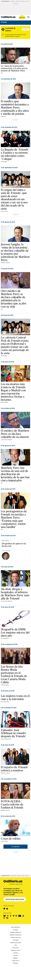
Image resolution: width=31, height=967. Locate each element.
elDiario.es (3, 116)
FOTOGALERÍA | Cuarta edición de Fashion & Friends (12, 804)
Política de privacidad (15, 942)
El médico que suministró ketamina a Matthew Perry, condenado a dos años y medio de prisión (15, 107)
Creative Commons (15, 937)
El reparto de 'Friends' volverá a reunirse (14, 769)
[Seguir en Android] (4, 909)
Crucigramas (19, 875)
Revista (15, 955)
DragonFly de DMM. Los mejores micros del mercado (15, 632)
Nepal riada (28, 1)
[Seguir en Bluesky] (4, 916)
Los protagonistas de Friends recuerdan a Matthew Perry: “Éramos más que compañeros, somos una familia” (14, 519)
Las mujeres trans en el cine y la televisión (15, 697)
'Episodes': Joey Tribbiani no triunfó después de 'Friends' (13, 733)
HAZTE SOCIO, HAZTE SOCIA (15, 899)
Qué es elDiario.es (15, 927)
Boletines (15, 958)
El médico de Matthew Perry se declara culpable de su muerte (15, 433)
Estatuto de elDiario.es (15, 935)
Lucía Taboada (6, 550)
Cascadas (26, 875)
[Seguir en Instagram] (16, 916)
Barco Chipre (23, 1)
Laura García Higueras (6, 439)
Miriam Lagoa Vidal (6, 739)
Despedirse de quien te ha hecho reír (14, 544)
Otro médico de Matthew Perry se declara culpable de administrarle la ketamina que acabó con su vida (13, 298)
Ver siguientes (16, 846)
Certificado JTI (15, 960)
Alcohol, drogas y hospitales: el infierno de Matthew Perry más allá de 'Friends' (15, 593)
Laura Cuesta (4, 211)
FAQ (15, 945)
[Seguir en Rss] (7, 918)
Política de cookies (15, 950)
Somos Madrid (4, 402)
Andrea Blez (4, 161)
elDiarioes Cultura (5, 262)
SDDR (23, 875)
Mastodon (15, 963)
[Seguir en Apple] (7, 909)
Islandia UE (18, 1)
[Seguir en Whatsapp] (4, 918)
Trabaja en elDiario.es (15, 932)
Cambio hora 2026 (13, 875)
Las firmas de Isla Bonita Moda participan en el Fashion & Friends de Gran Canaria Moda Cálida (14, 674)
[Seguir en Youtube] (19, 916)
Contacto (15, 953)
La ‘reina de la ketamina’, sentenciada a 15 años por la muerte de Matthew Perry (14, 68)
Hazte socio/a (22, 17)
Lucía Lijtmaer (4, 841)
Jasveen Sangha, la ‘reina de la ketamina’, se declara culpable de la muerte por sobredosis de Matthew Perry (15, 252)
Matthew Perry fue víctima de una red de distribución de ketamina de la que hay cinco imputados (15, 474)
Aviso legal (15, 940)
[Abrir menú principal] (28, 17)
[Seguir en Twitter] (8, 916)
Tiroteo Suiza (13, 1)
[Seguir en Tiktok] (23, 916)
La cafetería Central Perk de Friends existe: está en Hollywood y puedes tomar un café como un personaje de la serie (15, 345)
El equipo (15, 929)
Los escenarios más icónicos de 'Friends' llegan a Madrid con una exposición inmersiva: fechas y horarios (13, 391)
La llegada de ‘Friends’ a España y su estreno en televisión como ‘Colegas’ (15, 154)
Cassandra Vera (5, 701)
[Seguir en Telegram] (13, 916)
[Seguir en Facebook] (10, 916)
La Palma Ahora (5, 685)
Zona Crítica (5, 540)
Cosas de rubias (10, 838)
